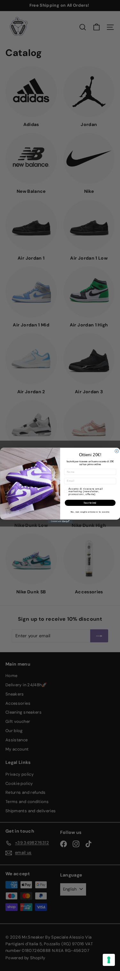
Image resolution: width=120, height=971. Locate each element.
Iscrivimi (90, 502)
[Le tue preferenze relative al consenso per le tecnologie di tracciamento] (109, 960)
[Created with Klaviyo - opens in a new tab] (60, 521)
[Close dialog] (117, 451)
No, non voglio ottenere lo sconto (90, 512)
